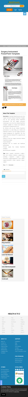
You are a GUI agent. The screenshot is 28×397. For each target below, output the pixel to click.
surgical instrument (7, 160)
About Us (3, 341)
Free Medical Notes (5, 371)
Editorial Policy (4, 349)
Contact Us (3, 343)
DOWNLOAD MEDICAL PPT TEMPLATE (14, 104)
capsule (11, 153)
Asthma (3, 332)
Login (15, 9)
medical (10, 155)
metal (14, 160)
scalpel (22, 153)
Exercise (13, 319)
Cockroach (5, 279)
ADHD (3, 324)
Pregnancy (23, 321)
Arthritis (3, 330)
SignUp (20, 9)
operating (5, 156)
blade (23, 158)
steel (20, 158)
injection (18, 160)
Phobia (22, 319)
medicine (15, 155)
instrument (17, 153)
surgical (4, 162)
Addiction (4, 321)
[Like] (3, 108)
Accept (3, 394)
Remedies (22, 324)
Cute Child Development (8, 267)
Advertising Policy (18, 360)
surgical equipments (13, 158)
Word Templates (4, 374)
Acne (3, 319)
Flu (11, 328)
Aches (3, 317)
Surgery (22, 330)
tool (7, 155)
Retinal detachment (7, 230)
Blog (16, 343)
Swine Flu (22, 332)
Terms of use (4, 344)
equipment (11, 156)
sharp (23, 160)
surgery (17, 156)
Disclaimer (3, 353)
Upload (9, 9)
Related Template (6, 217)
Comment (7, 169)
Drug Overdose (6, 242)
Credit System (4, 377)
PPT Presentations (5, 369)
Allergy (3, 328)
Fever (12, 324)
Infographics (17, 341)
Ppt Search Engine (19, 349)
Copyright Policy (4, 351)
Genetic (12, 330)
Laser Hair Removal (7, 254)
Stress (22, 328)
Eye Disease (13, 321)
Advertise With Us (19, 358)
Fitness (12, 326)
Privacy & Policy (4, 346)
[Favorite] (5, 108)
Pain (21, 317)
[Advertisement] (14, 30)
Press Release (18, 346)
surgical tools (21, 155)
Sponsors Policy (18, 362)
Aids (3, 326)
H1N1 (12, 332)
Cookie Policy (4, 348)
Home (4, 46)
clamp (7, 153)
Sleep (22, 326)
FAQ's (16, 344)
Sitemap (16, 348)
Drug (12, 317)
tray (4, 155)
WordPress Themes (5, 376)
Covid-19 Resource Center (20, 351)
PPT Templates (4, 373)
